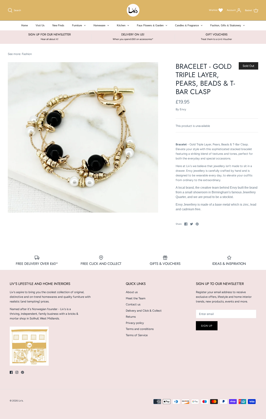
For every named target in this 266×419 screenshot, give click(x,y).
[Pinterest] (22, 372)
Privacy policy (135, 323)
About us (132, 292)
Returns (131, 316)
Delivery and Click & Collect (144, 310)
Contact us (133, 304)
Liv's (20, 400)
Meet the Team (135, 298)
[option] (83, 137)
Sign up (206, 325)
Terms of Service (137, 335)
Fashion (27, 54)
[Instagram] (16, 372)
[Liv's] (133, 10)
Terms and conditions (140, 329)
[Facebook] (11, 372)
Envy (183, 109)
